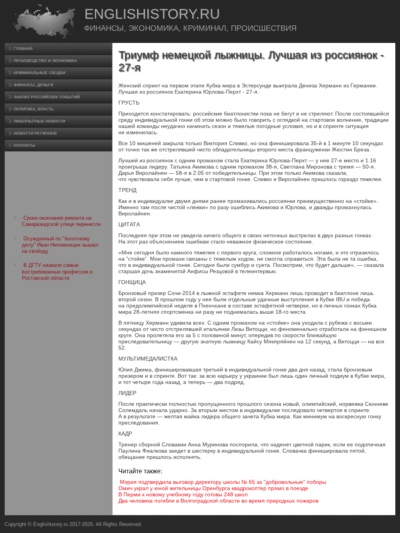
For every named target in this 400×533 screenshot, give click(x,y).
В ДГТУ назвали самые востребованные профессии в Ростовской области (57, 271)
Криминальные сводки (39, 73)
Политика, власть (34, 109)
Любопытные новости (39, 121)
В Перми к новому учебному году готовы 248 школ (183, 494)
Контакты (24, 145)
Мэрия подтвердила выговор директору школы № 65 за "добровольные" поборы (223, 482)
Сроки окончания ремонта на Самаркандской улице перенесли (61, 221)
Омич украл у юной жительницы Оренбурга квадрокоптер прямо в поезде (213, 488)
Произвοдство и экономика (45, 61)
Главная (23, 48)
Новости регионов (35, 133)
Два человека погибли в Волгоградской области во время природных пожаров (218, 500)
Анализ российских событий (47, 97)
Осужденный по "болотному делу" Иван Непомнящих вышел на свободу (60, 245)
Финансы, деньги (33, 85)
